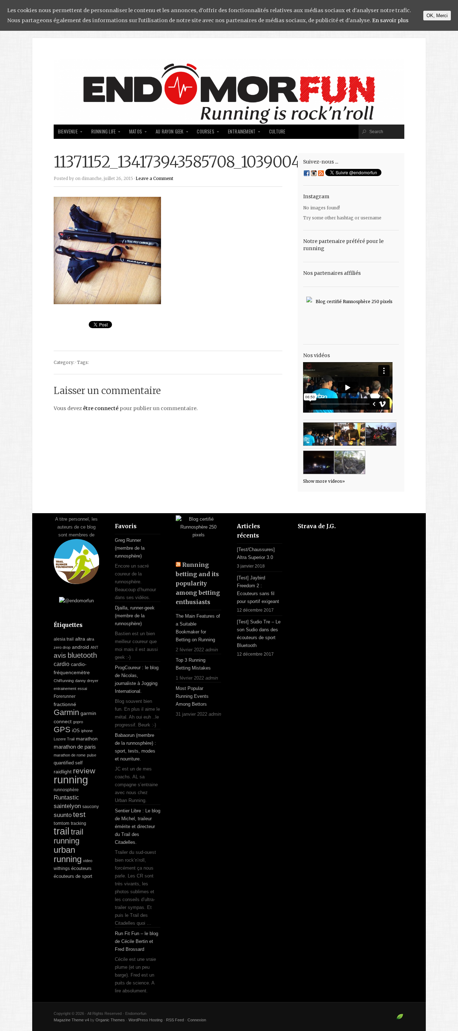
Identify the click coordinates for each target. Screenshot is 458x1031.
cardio (61, 664)
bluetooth (82, 655)
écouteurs (81, 868)
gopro (78, 722)
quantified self (68, 762)
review (84, 771)
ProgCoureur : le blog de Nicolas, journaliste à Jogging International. (137, 679)
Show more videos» (324, 481)
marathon (87, 738)
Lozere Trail (64, 739)
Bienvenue (68, 131)
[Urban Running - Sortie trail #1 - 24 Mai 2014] (318, 434)
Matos (135, 131)
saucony (90, 806)
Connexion (196, 1020)
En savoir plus (390, 20)
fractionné (65, 704)
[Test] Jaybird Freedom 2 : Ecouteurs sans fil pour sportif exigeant (258, 589)
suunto (63, 814)
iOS (76, 730)
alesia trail (64, 639)
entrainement (65, 688)
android (80, 647)
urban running (68, 854)
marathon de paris (75, 747)
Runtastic (66, 797)
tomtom (61, 823)
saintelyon (67, 805)
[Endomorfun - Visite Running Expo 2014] (349, 434)
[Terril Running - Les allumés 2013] (318, 462)
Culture (277, 131)
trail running (68, 836)
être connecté (100, 408)
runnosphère (66, 789)
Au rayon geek (170, 131)
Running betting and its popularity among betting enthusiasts (198, 583)
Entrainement (241, 131)
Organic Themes (110, 1020)
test (79, 814)
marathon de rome (70, 755)
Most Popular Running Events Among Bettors (192, 696)
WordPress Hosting (145, 1020)
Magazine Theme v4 (71, 1020)
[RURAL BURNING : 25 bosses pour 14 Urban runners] (349, 462)
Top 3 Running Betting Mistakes (193, 664)
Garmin (66, 712)
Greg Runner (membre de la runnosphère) (130, 548)
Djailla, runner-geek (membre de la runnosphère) (135, 615)
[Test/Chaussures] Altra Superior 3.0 (256, 553)
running (71, 780)
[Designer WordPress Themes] (399, 1019)
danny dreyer (86, 681)
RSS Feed (175, 1020)
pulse (91, 755)
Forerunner (64, 696)
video (87, 861)
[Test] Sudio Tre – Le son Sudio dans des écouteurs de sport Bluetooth (259, 633)
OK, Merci (437, 15)
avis (60, 655)
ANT (94, 647)
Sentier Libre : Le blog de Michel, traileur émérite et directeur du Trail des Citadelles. (137, 826)
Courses (205, 131)
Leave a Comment (154, 178)
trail (61, 831)
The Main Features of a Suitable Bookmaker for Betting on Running (198, 627)
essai (82, 688)
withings (62, 868)
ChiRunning (64, 681)
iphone (87, 731)
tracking (78, 823)
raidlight (63, 771)
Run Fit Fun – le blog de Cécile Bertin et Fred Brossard (136, 941)
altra (80, 639)
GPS (62, 729)
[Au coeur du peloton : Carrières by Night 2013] (380, 434)
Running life (103, 131)
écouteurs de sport (73, 876)
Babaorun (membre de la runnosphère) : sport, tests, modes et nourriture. (135, 747)
